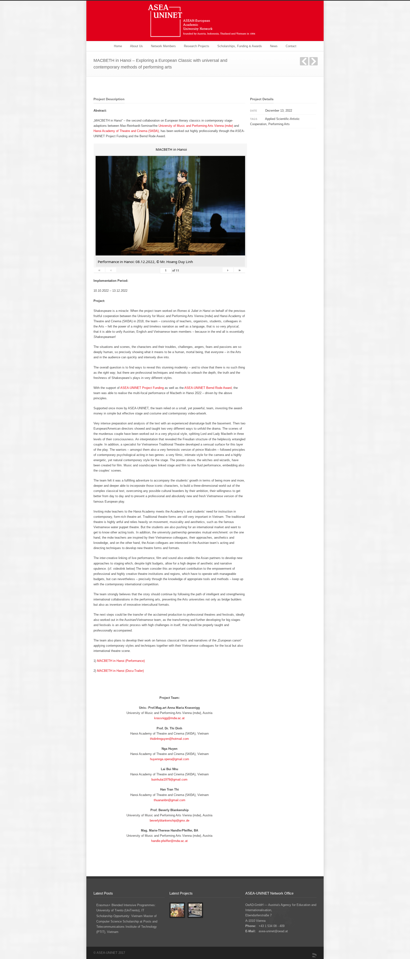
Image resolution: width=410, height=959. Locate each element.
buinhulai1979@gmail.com (169, 779)
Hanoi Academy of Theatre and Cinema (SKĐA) (126, 131)
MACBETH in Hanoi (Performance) (121, 661)
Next (313, 61)
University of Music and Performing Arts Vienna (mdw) (195, 125)
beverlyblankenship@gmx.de (169, 820)
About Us (136, 46)
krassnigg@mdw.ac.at (169, 718)
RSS (312, 952)
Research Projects (196, 46)
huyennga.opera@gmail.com (169, 759)
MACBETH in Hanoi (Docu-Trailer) (120, 671)
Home (118, 46)
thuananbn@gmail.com (169, 800)
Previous (304, 61)
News (274, 46)
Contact (291, 46)
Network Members (163, 46)
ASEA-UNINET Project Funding (142, 388)
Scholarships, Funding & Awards (239, 46)
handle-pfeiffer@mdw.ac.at (169, 841)
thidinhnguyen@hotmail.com (169, 739)
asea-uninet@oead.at (273, 931)
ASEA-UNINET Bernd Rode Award (208, 388)
